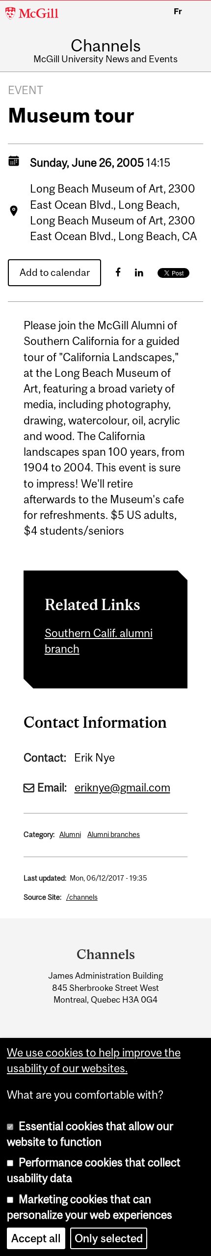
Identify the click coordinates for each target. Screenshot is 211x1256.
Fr (178, 11)
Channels (106, 45)
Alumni (70, 834)
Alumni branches (113, 834)
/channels (82, 897)
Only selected (109, 1238)
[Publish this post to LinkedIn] (139, 272)
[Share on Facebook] (118, 272)
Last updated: (45, 878)
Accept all (36, 1238)
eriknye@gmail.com (122, 787)
